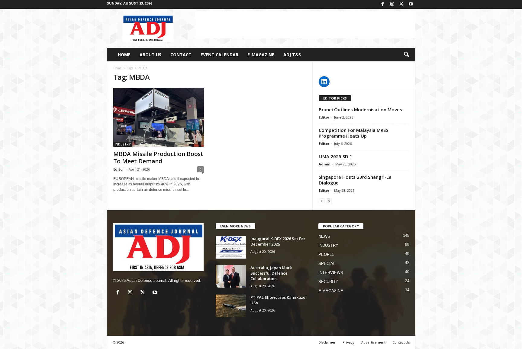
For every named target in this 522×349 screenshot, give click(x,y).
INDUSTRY (122, 144)
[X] (401, 4)
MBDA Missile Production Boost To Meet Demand (158, 157)
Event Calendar (219, 54)
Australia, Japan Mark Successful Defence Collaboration (271, 273)
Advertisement (373, 342)
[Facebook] (382, 4)
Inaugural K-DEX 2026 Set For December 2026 (277, 241)
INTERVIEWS (330, 272)
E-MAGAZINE (260, 54)
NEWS (324, 236)
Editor (118, 169)
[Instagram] (392, 4)
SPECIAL (326, 263)
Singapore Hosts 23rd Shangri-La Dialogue (355, 180)
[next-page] (329, 201)
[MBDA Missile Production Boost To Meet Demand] (158, 117)
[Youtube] (410, 4)
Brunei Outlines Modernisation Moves (360, 109)
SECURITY (328, 281)
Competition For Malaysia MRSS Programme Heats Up (353, 133)
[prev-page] (322, 201)
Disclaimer (327, 342)
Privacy (348, 342)
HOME (124, 54)
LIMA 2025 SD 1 (335, 156)
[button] (406, 54)
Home (117, 68)
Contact (181, 54)
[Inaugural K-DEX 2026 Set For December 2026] (231, 247)
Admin (324, 164)
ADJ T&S (292, 54)
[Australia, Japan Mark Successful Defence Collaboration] (231, 276)
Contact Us (401, 342)
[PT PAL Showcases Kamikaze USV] (231, 306)
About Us (150, 54)
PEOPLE (326, 254)
